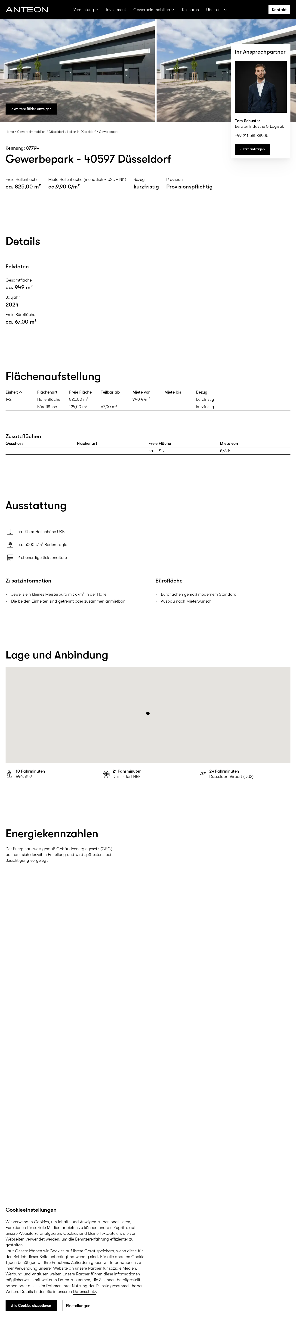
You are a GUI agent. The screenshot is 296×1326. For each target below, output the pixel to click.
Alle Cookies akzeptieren (31, 1306)
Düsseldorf (56, 132)
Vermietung (84, 9)
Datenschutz (84, 1291)
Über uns (214, 9)
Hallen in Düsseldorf (81, 132)
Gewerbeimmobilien (151, 9)
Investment (116, 9)
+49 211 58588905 (251, 135)
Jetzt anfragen (252, 149)
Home (10, 132)
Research (190, 9)
